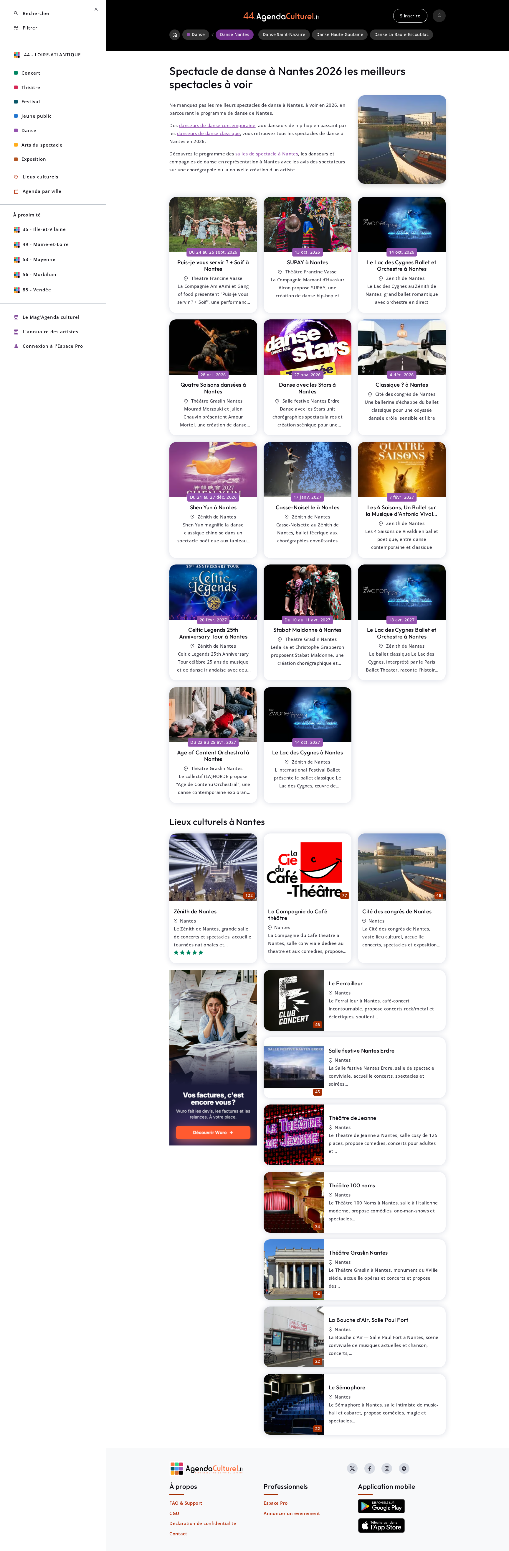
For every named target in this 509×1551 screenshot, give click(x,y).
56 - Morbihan (40, 274)
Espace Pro (275, 1503)
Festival (31, 101)
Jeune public (37, 116)
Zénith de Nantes (195, 911)
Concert (31, 73)
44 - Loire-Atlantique (52, 55)
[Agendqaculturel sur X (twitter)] (352, 1468)
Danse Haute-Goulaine (339, 34)
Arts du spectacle (42, 145)
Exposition (34, 159)
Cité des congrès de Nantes (397, 911)
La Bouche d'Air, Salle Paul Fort (369, 1319)
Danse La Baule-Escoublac (401, 34)
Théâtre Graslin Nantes (358, 1252)
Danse (29, 130)
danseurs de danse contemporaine (217, 125)
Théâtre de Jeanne (352, 1117)
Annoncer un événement (292, 1513)
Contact (178, 1534)
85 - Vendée (37, 290)
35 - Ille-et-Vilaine (44, 229)
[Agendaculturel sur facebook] (369, 1468)
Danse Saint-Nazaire (284, 34)
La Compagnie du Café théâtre (297, 915)
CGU (174, 1513)
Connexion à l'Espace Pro (48, 346)
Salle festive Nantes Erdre (361, 1050)
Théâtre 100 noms (352, 1185)
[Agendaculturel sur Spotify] (404, 1468)
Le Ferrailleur (346, 983)
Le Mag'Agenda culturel (46, 317)
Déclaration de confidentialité (202, 1523)
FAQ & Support (185, 1503)
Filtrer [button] (25, 27)
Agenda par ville (37, 191)
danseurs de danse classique (208, 133)
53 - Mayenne (39, 259)
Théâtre (31, 87)
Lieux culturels (35, 177)
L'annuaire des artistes (45, 332)
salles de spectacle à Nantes (266, 154)
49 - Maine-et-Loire (46, 244)
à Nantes (213, 266)
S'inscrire (410, 16)
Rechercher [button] (31, 13)
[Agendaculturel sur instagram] (386, 1468)
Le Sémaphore (347, 1387)
